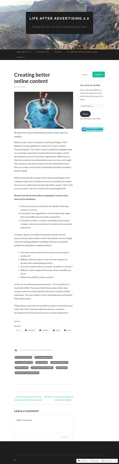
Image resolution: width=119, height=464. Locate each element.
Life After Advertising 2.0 (59, 18)
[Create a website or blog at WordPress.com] (15, 460)
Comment (65, 437)
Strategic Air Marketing (27, 373)
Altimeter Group (23, 357)
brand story (22, 368)
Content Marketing (27, 350)
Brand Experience (60, 362)
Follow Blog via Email (90, 85)
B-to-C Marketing (24, 362)
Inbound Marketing (44, 350)
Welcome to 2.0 (24, 52)
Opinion (58, 52)
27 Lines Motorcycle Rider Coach (82, 52)
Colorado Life (42, 52)
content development (42, 368)
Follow (85, 114)
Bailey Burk (20, 87)
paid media (62, 368)
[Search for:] (92, 74)
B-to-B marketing (44, 357)
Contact (21, 57)
